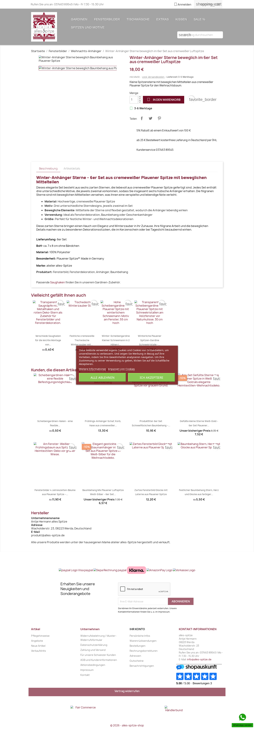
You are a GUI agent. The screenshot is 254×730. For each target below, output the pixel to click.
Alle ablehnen (103, 377)
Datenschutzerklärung (93, 645)
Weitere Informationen (92, 368)
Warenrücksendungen (143, 640)
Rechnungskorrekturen (144, 650)
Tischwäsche (138, 19)
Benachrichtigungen (142, 665)
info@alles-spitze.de (199, 659)
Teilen (141, 118)
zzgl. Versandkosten (153, 76)
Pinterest (159, 118)
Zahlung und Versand (93, 650)
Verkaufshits (38, 650)
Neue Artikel (38, 645)
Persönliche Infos (140, 635)
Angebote (37, 640)
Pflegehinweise (40, 635)
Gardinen (79, 19)
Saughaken (57, 282)
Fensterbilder (107, 19)
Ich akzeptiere (151, 377)
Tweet (150, 118)
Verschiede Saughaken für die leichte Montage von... (48, 340)
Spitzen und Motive (88, 27)
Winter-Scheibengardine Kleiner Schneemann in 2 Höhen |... (116, 340)
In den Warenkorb (164, 99)
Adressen (135, 655)
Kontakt (85, 675)
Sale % (199, 19)
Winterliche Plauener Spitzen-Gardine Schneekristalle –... (149, 340)
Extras (162, 19)
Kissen (181, 19)
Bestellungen (137, 645)
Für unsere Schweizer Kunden (98, 655)
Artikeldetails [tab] (72, 168)
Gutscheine (137, 660)
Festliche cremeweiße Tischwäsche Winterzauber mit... (82, 340)
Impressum (86, 670)
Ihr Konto (137, 629)
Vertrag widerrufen (127, 691)
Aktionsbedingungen (92, 665)
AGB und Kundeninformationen (98, 660)
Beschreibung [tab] (48, 168)
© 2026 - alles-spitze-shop (127, 725)
